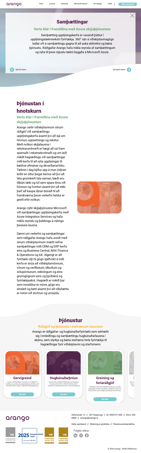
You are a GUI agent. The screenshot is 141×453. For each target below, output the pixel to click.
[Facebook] (87, 435)
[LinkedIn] (75, 435)
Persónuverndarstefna (124, 424)
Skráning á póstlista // (101, 424)
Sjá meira (22, 387)
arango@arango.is (89, 418)
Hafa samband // (80, 424)
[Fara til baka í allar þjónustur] (132, 15)
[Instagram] (81, 435)
